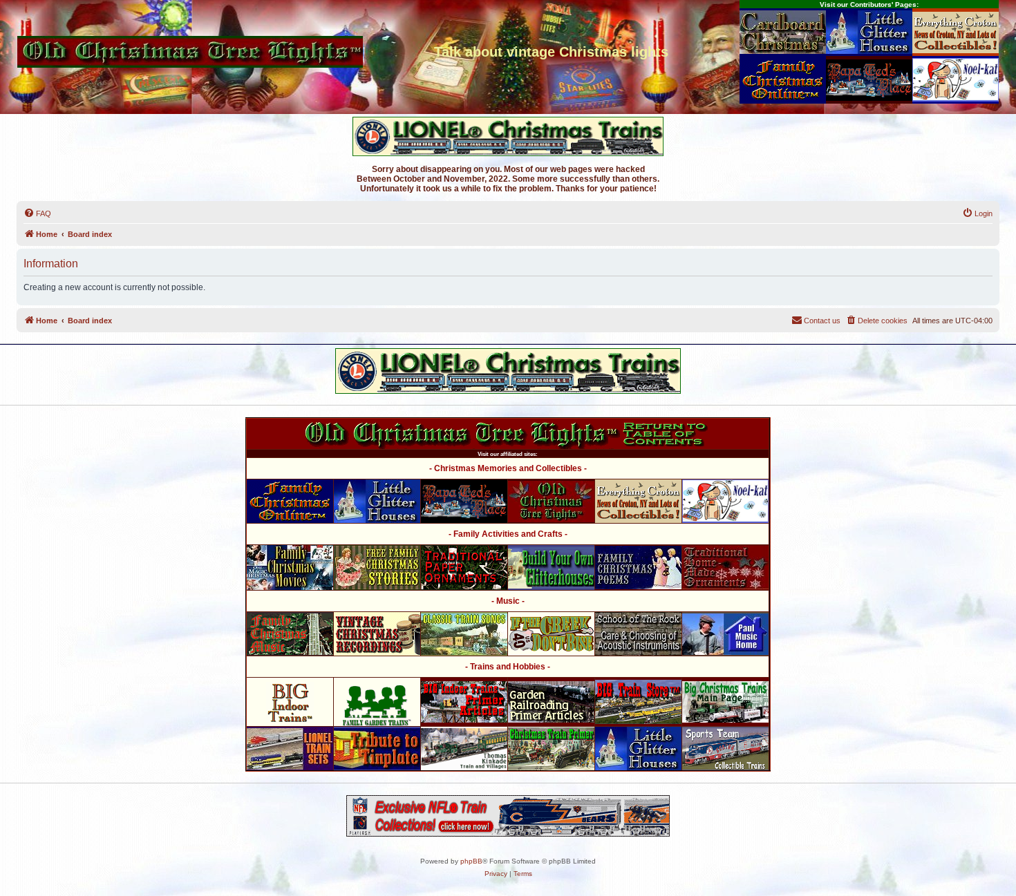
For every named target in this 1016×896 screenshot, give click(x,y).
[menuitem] (37, 213)
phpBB (471, 861)
